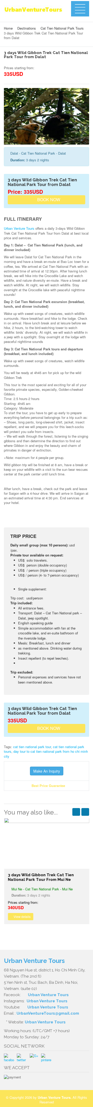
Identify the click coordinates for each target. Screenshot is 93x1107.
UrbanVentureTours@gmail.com (48, 1013)
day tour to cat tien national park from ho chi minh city (46, 753)
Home (8, 28)
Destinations (26, 28)
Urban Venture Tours (19, 228)
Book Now (48, 199)
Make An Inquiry (46, 771)
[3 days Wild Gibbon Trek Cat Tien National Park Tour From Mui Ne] (46, 843)
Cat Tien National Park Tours (62, 28)
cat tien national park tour (32, 746)
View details (21, 916)
